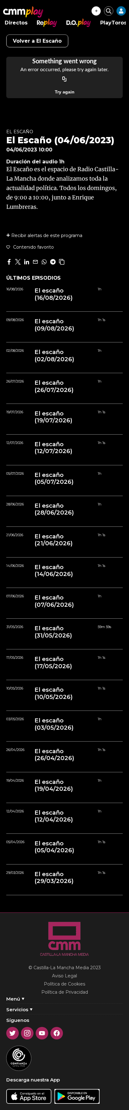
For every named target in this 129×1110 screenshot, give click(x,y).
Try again (65, 91)
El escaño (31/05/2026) (53, 632)
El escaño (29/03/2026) (54, 878)
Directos (16, 23)
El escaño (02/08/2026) (54, 355)
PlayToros (113, 23)
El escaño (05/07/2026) (54, 478)
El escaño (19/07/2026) (53, 417)
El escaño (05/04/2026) (54, 847)
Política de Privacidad (64, 992)
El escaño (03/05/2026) (54, 724)
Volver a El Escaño (37, 41)
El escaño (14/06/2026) (53, 571)
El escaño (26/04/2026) (54, 755)
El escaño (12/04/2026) (53, 816)
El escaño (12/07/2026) (53, 448)
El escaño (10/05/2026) (53, 693)
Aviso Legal (64, 976)
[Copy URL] (64, 79)
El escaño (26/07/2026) (54, 386)
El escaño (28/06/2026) (54, 509)
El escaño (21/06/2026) (53, 540)
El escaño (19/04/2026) (53, 785)
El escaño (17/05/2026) (53, 662)
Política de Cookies (64, 984)
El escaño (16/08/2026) (53, 294)
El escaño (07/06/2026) (54, 601)
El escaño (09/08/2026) (54, 325)
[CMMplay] (23, 12)
